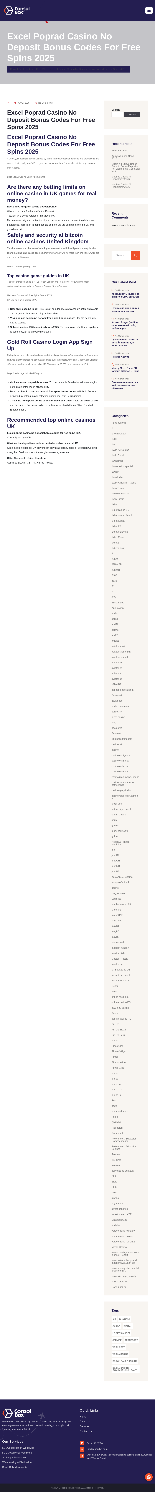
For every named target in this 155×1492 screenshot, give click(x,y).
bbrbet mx (117, 711)
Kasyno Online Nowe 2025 (123, 157)
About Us (85, 1421)
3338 (114, 581)
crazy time (117, 803)
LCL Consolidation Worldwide (18, 1448)
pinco (114, 1040)
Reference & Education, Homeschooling (124, 1139)
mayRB (116, 937)
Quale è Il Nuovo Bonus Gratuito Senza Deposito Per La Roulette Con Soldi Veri (126, 167)
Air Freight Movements (14, 1457)
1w (113, 444)
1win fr (115, 471)
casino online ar (120, 766)
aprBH (115, 613)
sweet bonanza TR (122, 1214)
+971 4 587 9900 (95, 1443)
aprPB (115, 635)
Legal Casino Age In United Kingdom (25, 373)
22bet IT (116, 570)
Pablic (115, 1013)
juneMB (116, 866)
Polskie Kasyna (120, 150)
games (115, 825)
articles (115, 640)
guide (115, 836)
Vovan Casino (119, 1247)
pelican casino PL (121, 1018)
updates (116, 1225)
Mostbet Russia (120, 958)
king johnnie (118, 893)
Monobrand (118, 942)
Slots (114, 1181)
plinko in (116, 1084)
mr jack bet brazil (121, 975)
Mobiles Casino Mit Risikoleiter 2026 (122, 177)
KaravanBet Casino (122, 877)
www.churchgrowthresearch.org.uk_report (126, 1253)
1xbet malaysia (120, 531)
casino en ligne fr (121, 755)
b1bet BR (117, 684)
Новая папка (119, 1287)
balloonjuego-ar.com (123, 690)
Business (117, 733)
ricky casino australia (123, 1170)
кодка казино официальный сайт (124, 1369)
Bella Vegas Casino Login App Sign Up (26, 177)
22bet (115, 559)
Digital (128, 1326)
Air (114, 1319)
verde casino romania (123, 1241)
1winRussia (118, 499)
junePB (116, 871)
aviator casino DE (121, 651)
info (113, 849)
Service (117, 1340)
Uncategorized (119, 1220)
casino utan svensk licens (125, 777)
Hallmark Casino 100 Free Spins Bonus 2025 (29, 295)
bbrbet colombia (120, 706)
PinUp (115, 1057)
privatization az (120, 1111)
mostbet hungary (120, 948)
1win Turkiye (118, 488)
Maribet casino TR (121, 904)
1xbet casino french (122, 515)
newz (114, 991)
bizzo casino (118, 717)
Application (118, 608)
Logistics (116, 899)
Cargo (116, 1326)
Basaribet (117, 700)
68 (113, 586)
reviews (116, 1165)
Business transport (122, 739)
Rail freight (117, 1127)
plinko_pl (116, 1095)
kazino (115, 888)
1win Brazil (118, 461)
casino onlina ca (120, 760)
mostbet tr (117, 964)
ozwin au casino (120, 1008)
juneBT (115, 855)
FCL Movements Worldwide (17, 1452)
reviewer (116, 1160)
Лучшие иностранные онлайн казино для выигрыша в (125, 342)
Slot (114, 1176)
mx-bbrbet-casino (121, 980)
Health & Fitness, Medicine (121, 843)
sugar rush (117, 1203)
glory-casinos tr (120, 831)
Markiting (116, 909)
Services (84, 1426)
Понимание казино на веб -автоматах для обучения (125, 385)
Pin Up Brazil (119, 1029)
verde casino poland (122, 1236)
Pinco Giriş (117, 1046)
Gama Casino (119, 814)
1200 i (115, 439)
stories (115, 1198)
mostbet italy (118, 953)
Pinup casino (119, 1062)
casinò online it (120, 771)
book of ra (117, 728)
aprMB (115, 630)
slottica (115, 1192)
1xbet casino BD (120, 510)
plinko (115, 1078)
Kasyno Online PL (121, 882)
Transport (131, 1340)
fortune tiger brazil (121, 809)
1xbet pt (116, 542)
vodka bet (118, 1347)
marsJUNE (117, 915)
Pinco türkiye (118, 1051)
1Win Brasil (118, 455)
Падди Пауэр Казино (124, 1361)
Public (115, 1117)
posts (114, 1106)
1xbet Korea (118, 521)
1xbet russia (118, 548)
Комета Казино (120, 1281)
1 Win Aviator (119, 433)
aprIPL (115, 624)
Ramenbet (117, 1133)
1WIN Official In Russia (124, 482)
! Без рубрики (119, 422)
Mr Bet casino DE (121, 969)
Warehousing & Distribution (17, 1462)
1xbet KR (117, 526)
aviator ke (117, 668)
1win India (117, 477)
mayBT (115, 926)
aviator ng (117, 679)
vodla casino (120, 1354)
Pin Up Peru (118, 1035)
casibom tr (117, 744)
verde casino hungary (123, 1230)
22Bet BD (117, 564)
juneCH (116, 860)
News (115, 986)
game (115, 820)
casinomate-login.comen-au (125, 797)
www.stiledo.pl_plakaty (124, 1276)
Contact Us (86, 1431)
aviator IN (117, 662)
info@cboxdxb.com (97, 1449)
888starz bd (118, 602)
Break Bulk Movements (14, 1467)
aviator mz (117, 673)
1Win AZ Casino (120, 450)
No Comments (45, 102)
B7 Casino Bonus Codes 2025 (22, 300)
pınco (114, 1073)
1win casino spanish (123, 466)
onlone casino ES (121, 1002)
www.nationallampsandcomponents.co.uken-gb (125, 1261)
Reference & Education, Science (124, 1147)
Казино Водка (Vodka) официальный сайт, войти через (125, 325)
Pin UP (115, 1024)
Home (83, 1416)
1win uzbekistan (120, 493)
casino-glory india (121, 790)
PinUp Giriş (118, 1067)
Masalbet (116, 920)
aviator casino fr (120, 657)
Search (116, 110)
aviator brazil (118, 646)
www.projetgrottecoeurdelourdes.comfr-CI (126, 1269)
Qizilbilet (116, 1122)
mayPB (115, 931)
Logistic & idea (121, 1333)
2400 (114, 575)
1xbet (114, 504)
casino (115, 749)
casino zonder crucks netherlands (123, 783)
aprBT (115, 619)
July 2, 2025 (23, 102)
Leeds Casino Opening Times (21, 266)
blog (114, 722)
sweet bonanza (120, 1209)
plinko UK (117, 1089)
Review (116, 1154)
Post (114, 1100)
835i (114, 597)
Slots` (115, 1187)
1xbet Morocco (119, 537)
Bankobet (117, 695)
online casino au (120, 997)
